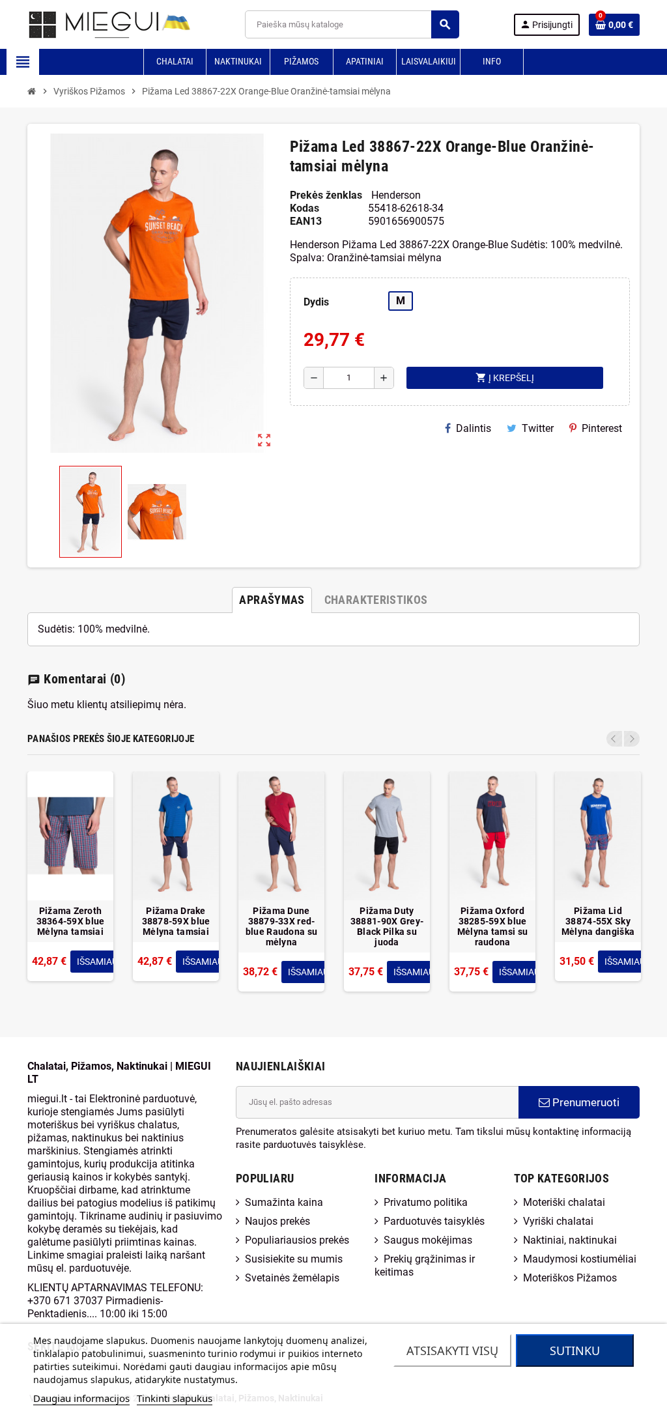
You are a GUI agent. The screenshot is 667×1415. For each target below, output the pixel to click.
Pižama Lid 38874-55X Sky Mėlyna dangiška (597, 921)
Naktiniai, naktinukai (570, 1240)
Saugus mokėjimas (428, 1240)
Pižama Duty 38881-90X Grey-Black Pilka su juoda (386, 926)
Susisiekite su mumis (294, 1259)
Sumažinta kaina (284, 1202)
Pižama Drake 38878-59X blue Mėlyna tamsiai (176, 921)
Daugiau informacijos (81, 1398)
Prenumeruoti (584, 1102)
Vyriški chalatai (558, 1221)
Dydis (316, 302)
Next (632, 739)
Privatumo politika (426, 1202)
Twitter (538, 428)
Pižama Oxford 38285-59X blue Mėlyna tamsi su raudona (492, 926)
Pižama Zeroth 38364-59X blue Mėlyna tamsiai (70, 921)
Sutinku (575, 1350)
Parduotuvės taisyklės (434, 1221)
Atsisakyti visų (452, 1350)
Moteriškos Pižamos (570, 1278)
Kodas (304, 208)
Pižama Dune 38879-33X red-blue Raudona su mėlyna (281, 926)
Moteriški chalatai (564, 1202)
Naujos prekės (277, 1221)
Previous (614, 739)
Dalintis (473, 428)
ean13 (306, 221)
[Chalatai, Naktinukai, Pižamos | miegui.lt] (92, 24)
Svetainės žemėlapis (292, 1278)
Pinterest (602, 428)
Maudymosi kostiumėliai (579, 1259)
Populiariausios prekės (297, 1240)
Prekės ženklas (326, 195)
